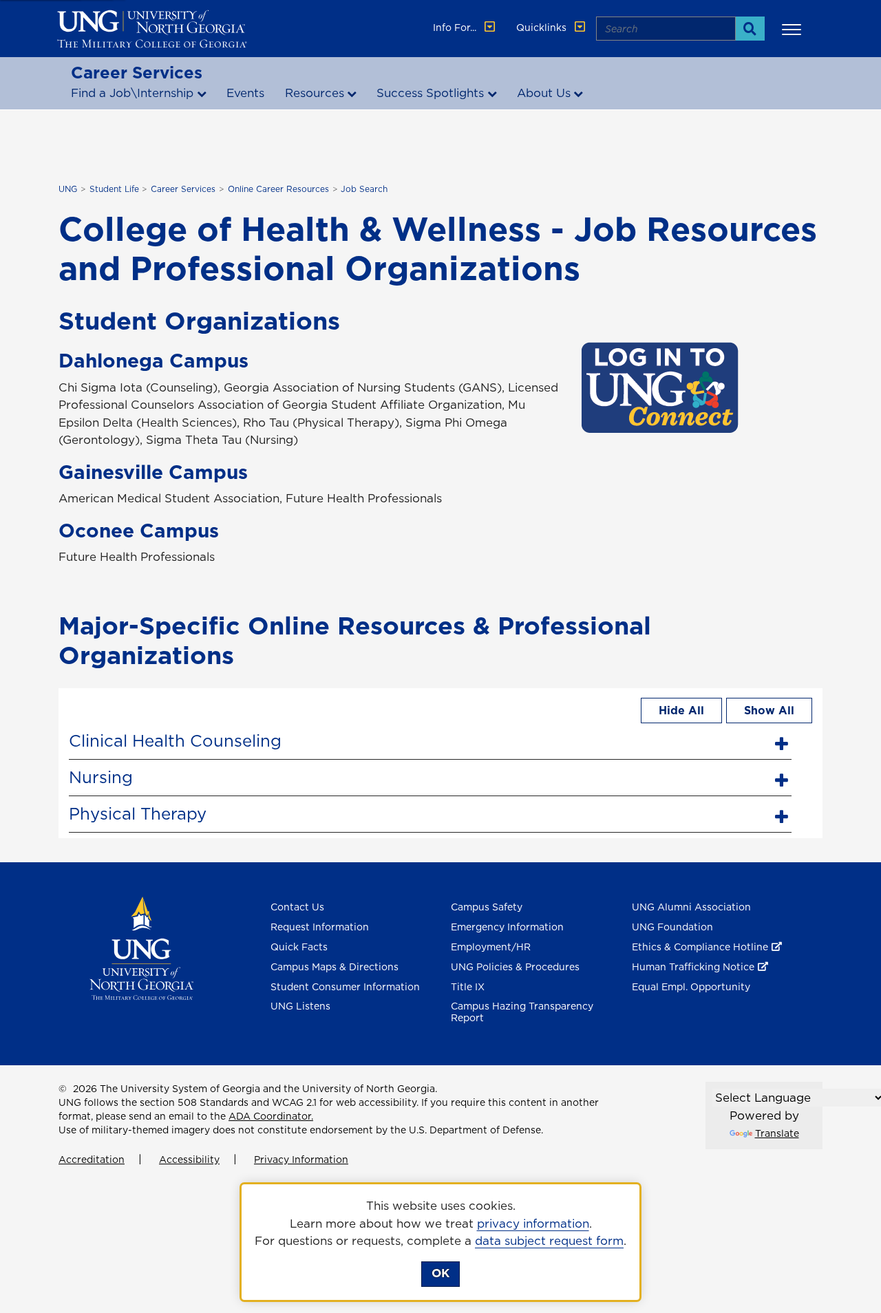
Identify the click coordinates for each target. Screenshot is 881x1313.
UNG (68, 189)
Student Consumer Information (345, 987)
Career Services (136, 72)
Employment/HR (491, 947)
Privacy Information (301, 1159)
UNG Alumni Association (691, 907)
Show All (769, 710)
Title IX (468, 987)
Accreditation (92, 1159)
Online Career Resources (278, 189)
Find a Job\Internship (132, 93)
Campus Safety (486, 907)
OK (440, 1273)
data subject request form (549, 1240)
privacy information (533, 1223)
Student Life (114, 189)
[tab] (430, 739)
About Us (544, 93)
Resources (314, 93)
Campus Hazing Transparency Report (522, 1012)
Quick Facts (299, 947)
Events (245, 93)
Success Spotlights (430, 93)
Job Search (364, 189)
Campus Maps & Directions (334, 967)
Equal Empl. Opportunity (691, 987)
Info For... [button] (456, 27)
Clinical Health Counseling (175, 740)
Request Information (319, 927)
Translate (777, 1133)
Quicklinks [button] (542, 27)
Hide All (681, 710)
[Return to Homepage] (141, 947)
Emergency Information (507, 927)
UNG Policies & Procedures (515, 967)
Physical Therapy (137, 813)
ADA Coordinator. (271, 1116)
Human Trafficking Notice (693, 967)
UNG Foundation (672, 927)
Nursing (101, 777)
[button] (793, 29)
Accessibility (189, 1159)
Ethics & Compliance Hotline (700, 947)
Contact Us (297, 907)
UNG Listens (300, 1006)
